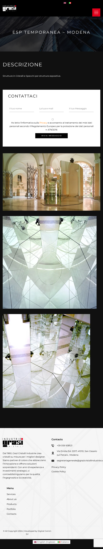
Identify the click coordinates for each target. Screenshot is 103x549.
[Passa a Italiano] (70, 3)
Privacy (43, 122)
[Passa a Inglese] (64, 3)
